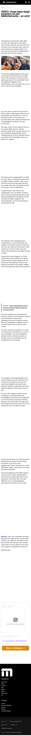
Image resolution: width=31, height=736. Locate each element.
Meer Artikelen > (15, 648)
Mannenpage (19, 732)
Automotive (3, 685)
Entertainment (8, 7)
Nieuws (2, 683)
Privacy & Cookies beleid (6, 705)
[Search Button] (29, 2)
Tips (2, 695)
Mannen (4, 537)
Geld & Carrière (4, 693)
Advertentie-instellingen (6, 711)
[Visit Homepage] (9, 2)
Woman (2, 691)
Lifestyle (3, 689)
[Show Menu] (26, 2)
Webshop (3, 709)
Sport (2, 687)
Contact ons (3, 707)
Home (2, 7)
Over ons (3, 703)
